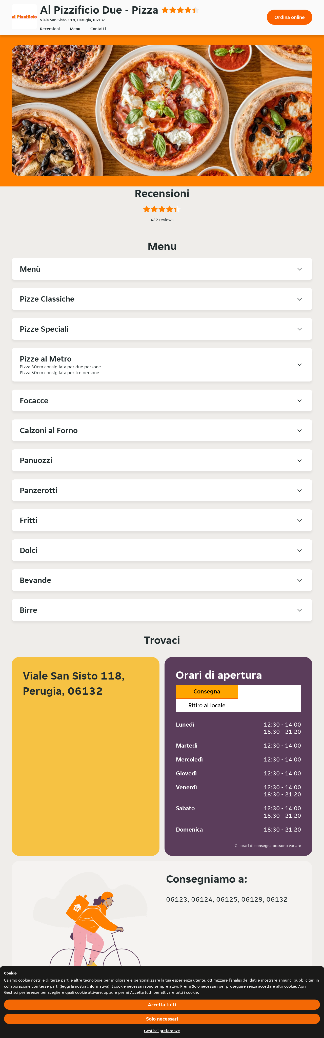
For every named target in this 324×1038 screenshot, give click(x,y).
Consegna (206, 691)
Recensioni (50, 28)
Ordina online (289, 17)
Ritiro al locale (207, 705)
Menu (75, 28)
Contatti (98, 28)
